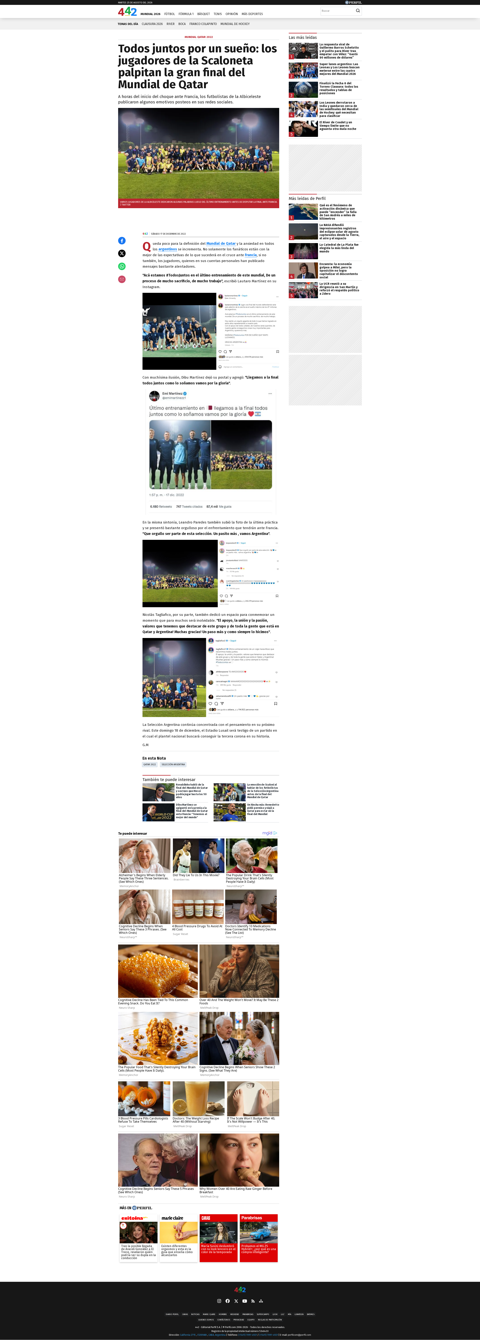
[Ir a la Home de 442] (127, 15)
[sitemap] (261, 1301)
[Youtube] (244, 1301)
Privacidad (238, 1320)
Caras (185, 1314)
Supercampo (263, 1314)
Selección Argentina (173, 764)
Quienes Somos (206, 1320)
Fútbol (169, 14)
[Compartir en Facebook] (122, 240)
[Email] (122, 279)
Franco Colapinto (203, 24)
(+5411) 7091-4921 (247, 1334)
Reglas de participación (270, 1320)
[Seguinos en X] (236, 1301)
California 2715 (188, 1334)
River (170, 24)
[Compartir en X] (122, 253)
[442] (240, 1290)
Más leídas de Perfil (307, 198)
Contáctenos (223, 1320)
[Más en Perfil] (141, 1208)
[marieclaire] (179, 1219)
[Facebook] (228, 1301)
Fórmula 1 (186, 14)
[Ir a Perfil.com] (353, 3)
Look (275, 1314)
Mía (289, 1314)
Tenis (218, 14)
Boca (182, 24)
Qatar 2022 (149, 764)
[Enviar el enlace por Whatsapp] (122, 266)
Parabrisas (247, 1314)
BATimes (310, 1314)
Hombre (223, 1314)
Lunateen (299, 1314)
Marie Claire (209, 1314)
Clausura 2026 (152, 24)
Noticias (195, 1314)
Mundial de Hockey (235, 24)
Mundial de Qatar (221, 243)
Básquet (203, 14)
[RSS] (253, 1301)
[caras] (219, 1219)
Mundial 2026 (150, 14)
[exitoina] (139, 1219)
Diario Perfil (172, 1314)
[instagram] (219, 1301)
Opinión (232, 14)
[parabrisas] (259, 1219)
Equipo (251, 1320)
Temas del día (128, 24)
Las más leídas (303, 37)
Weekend (234, 1314)
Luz (282, 1314)
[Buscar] (358, 10)
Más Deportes (252, 14)
